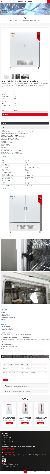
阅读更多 (9, 423)
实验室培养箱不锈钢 (40, 350)
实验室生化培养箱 (32, 350)
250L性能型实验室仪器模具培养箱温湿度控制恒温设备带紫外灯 (41, 418)
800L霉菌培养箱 (5, 352)
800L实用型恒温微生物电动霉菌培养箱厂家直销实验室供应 (17, 364)
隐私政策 (6, 466)
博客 (6, 463)
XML (3, 466)
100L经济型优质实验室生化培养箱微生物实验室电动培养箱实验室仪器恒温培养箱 (9, 418)
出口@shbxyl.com (9, 452)
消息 (9, 463)
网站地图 (3, 463)
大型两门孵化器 (8, 350)
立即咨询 (6, 114)
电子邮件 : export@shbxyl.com (8, 441)
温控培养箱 (15, 350)
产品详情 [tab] (4, 127)
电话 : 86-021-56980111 (7, 437)
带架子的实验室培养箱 (22, 350)
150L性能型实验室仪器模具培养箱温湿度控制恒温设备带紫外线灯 (25, 418)
